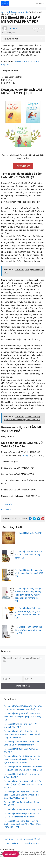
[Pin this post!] (42, 519)
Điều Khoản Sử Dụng (15, 843)
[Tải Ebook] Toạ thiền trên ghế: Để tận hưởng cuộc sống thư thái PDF (28, 630)
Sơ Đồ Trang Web (32, 843)
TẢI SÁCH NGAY (23, 166)
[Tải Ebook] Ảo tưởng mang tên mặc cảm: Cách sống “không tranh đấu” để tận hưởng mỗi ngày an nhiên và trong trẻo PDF (29, 594)
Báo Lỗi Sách (10, 854)
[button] (23, 166)
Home (3, 12)
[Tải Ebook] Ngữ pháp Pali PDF (28, 533)
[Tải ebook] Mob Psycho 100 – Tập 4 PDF (22, 809)
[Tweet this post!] (34, 519)
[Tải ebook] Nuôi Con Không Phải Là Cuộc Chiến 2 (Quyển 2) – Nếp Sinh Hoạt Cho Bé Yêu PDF (23, 784)
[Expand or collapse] (41, 38)
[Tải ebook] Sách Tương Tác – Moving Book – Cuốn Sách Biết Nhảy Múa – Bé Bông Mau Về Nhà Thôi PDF (21, 794)
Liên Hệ (19, 839)
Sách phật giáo (23, 12)
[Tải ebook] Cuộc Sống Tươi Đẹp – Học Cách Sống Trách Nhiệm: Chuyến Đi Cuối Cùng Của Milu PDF (22, 734)
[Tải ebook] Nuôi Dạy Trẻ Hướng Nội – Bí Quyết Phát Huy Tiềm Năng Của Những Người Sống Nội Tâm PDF (22, 759)
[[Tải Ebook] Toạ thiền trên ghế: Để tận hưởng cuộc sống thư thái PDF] (8, 636)
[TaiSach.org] (5, 3)
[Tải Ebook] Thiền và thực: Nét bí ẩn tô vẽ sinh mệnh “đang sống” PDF (28, 554)
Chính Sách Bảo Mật (32, 839)
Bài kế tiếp (6, 509)
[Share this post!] (30, 519)
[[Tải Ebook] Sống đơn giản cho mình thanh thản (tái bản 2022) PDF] (8, 579)
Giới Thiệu (9, 839)
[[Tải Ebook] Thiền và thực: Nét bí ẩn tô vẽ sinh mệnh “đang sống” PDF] (8, 560)
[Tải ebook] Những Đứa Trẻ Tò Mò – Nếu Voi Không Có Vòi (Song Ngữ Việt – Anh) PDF (22, 716)
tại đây (25, 455)
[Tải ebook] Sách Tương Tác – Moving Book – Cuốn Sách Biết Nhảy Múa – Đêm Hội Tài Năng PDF (22, 824)
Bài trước (8, 504)
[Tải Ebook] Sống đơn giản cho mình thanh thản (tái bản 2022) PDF (29, 573)
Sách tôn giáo (11, 12)
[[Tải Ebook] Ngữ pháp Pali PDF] (8, 542)
